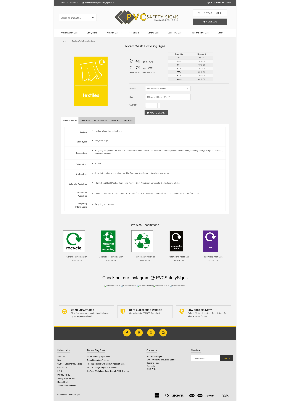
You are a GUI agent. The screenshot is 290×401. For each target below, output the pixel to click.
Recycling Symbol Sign (145, 256)
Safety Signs (92, 32)
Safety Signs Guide (65, 378)
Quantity (133, 104)
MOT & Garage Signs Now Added (101, 367)
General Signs (153, 32)
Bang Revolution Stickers (98, 360)
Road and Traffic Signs (200, 32)
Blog (59, 360)
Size (131, 96)
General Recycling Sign (76, 256)
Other (220, 32)
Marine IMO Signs (175, 32)
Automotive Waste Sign (179, 256)
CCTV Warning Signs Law (98, 356)
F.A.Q (60, 370)
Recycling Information (104, 204)
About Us (61, 356)
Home (64, 41)
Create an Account (223, 3)
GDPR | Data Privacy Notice (69, 363)
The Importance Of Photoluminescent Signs (106, 363)
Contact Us (62, 367)
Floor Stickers (133, 32)
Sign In (209, 3)
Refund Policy (63, 381)
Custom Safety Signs (69, 32)
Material (132, 88)
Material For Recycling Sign (111, 256)
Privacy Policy (63, 374)
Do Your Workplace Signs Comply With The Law (108, 370)
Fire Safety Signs (112, 32)
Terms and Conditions (66, 385)
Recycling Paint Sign (213, 256)
